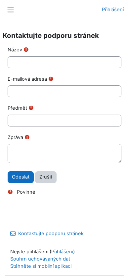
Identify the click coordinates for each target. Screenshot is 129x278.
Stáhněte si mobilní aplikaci (40, 266)
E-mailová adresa (27, 79)
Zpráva (15, 137)
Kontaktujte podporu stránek (51, 233)
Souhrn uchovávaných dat (40, 259)
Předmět (17, 108)
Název (15, 50)
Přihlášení (113, 10)
